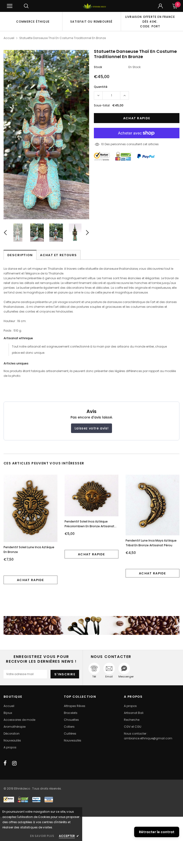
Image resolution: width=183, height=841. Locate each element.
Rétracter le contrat (156, 832)
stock (98, 67)
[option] (33, 21)
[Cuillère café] (91, 625)
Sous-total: (102, 105)
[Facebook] (5, 763)
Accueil (9, 38)
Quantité (100, 87)
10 (102, 144)
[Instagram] (14, 763)
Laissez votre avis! (91, 428)
